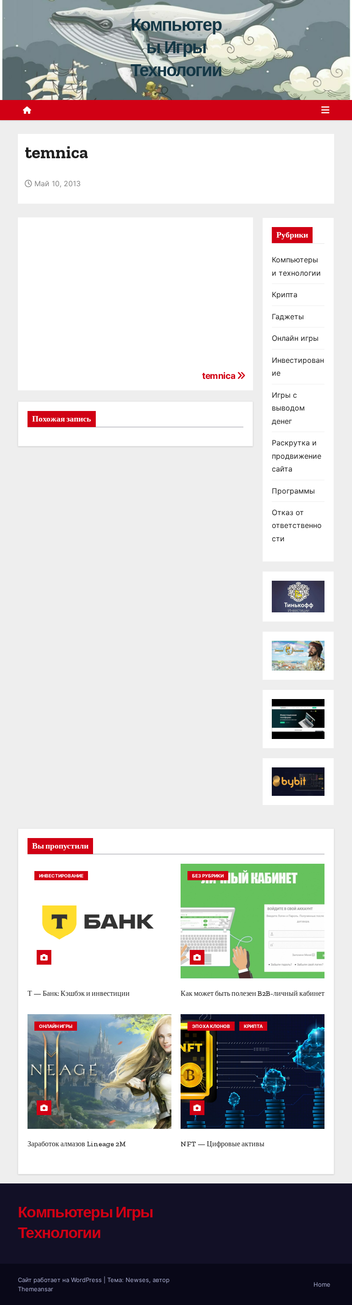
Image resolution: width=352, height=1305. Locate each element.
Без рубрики (208, 875)
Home (322, 1284)
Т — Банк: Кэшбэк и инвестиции (79, 993)
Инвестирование (61, 875)
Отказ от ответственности (297, 525)
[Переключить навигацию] (325, 110)
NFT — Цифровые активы (222, 1143)
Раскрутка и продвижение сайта (296, 455)
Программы (293, 490)
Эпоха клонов (211, 1026)
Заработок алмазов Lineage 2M (77, 1143)
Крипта (284, 294)
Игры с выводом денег (288, 408)
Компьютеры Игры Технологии (176, 47)
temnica (219, 375)
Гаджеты (288, 316)
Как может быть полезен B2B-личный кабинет (252, 993)
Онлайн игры (295, 338)
